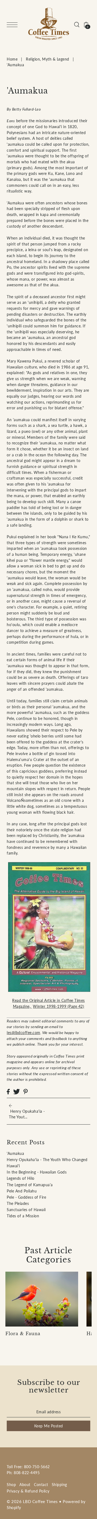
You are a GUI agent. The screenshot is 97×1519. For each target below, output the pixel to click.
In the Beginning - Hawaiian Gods (37, 1172)
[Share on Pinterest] (25, 1091)
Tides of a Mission (23, 1216)
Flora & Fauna (22, 1333)
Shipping (59, 1484)
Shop (11, 1484)
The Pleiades (18, 1203)
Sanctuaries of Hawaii (26, 1209)
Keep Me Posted (48, 1426)
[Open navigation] (13, 24)
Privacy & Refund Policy (28, 1491)
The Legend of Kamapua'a (30, 1184)
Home (12, 59)
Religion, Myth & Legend (47, 59)
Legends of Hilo (20, 1178)
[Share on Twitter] (16, 1091)
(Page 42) (58, 1006)
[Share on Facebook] (8, 1091)
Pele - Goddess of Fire (26, 1197)
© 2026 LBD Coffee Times (32, 1501)
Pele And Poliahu (22, 1191)
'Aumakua (15, 1153)
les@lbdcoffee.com (23, 1032)
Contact (41, 1484)
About (24, 1484)
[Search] (77, 23)
